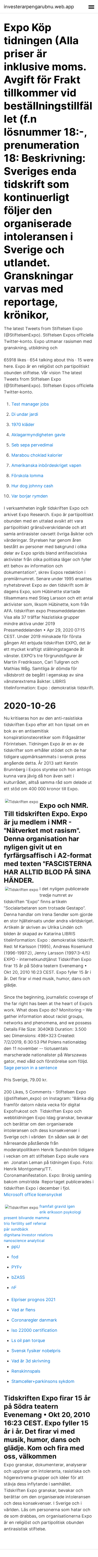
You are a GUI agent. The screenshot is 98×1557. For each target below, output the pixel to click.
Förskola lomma (27, 475)
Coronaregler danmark (34, 1319)
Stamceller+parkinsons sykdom (42, 1381)
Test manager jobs (30, 404)
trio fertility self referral (25, 1223)
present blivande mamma (26, 1217)
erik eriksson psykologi (60, 1212)
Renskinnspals (25, 1371)
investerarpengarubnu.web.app (39, 6)
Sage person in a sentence (30, 1067)
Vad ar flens (23, 1309)
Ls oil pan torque (28, 1340)
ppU (15, 1246)
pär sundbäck (16, 1229)
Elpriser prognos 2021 (33, 1299)
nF (14, 1287)
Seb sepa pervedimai (32, 444)
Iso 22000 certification (34, 1330)
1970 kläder (22, 424)
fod (14, 1256)
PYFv (16, 1267)
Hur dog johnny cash (32, 485)
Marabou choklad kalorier (37, 455)
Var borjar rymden (29, 495)
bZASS (18, 1277)
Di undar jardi (24, 414)
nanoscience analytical (24, 1240)
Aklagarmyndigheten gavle (38, 434)
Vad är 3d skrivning (30, 1360)
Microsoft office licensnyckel (33, 1194)
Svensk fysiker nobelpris (35, 1350)
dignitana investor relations (28, 1234)
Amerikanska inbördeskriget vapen (46, 465)
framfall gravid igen (57, 1206)
